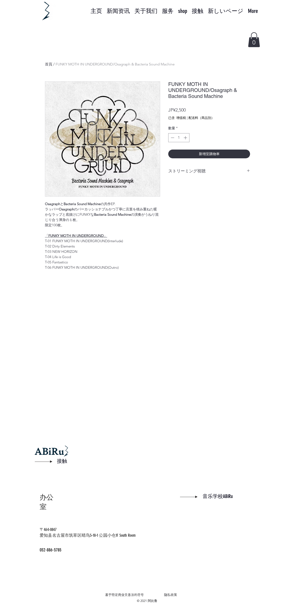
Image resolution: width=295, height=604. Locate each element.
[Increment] (186, 137)
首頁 (48, 64)
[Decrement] (172, 137)
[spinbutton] (179, 137)
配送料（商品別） (201, 118)
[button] (254, 39)
